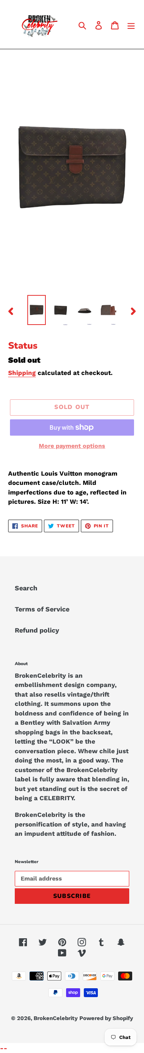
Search (26, 588)
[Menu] (131, 24)
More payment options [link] (72, 445)
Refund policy (37, 630)
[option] (37, 310)
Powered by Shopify (106, 1018)
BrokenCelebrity (56, 1018)
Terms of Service (42, 609)
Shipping (22, 372)
